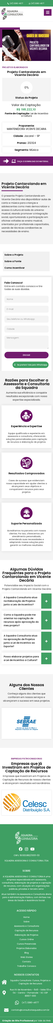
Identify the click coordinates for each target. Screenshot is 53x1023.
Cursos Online (26, 939)
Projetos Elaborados (26, 948)
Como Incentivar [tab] (14, 268)
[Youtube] (32, 849)
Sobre (26, 921)
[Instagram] (26, 849)
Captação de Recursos (26, 930)
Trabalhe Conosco (26, 966)
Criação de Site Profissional (17, 1020)
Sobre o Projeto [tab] (13, 254)
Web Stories (26, 957)
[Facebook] (21, 849)
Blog (26, 952)
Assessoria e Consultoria (26, 926)
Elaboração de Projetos (26, 934)
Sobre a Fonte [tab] (12, 261)
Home (26, 917)
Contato (26, 961)
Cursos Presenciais (26, 943)
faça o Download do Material (32, 161)
